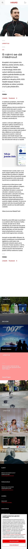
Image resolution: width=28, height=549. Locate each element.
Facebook (12, 98)
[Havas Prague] (14, 2)
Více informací (14, 545)
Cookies (8, 530)
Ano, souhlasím (14, 541)
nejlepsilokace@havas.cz (7, 490)
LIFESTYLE (5, 43)
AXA (3, 49)
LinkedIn (4, 98)
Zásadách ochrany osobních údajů (13, 534)
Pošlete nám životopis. (6, 502)
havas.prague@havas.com (7, 475)
